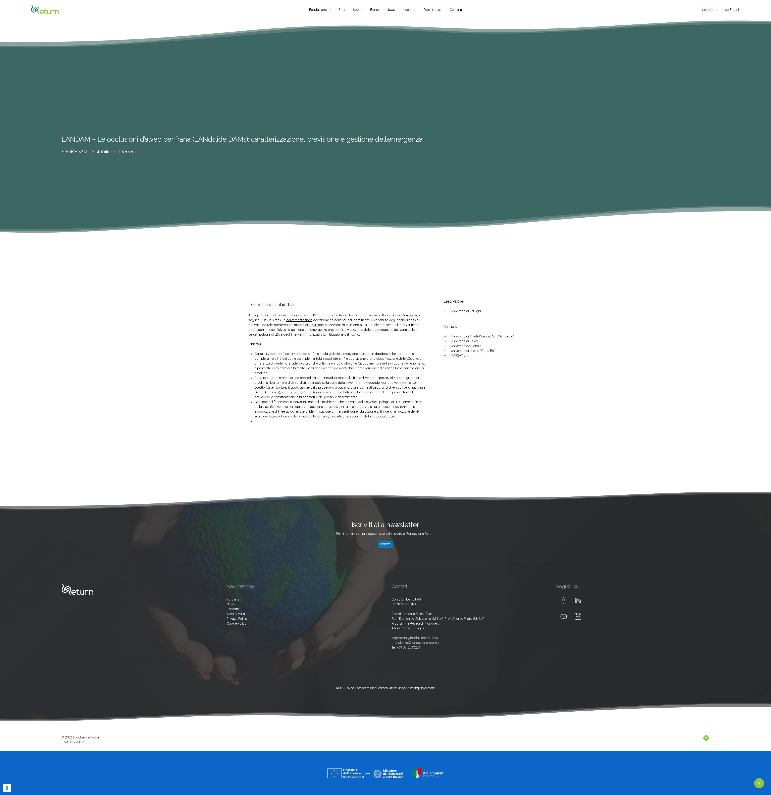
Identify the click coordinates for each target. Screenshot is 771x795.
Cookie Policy (236, 623)
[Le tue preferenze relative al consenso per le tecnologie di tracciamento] (7, 788)
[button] (385, 544)
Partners (233, 599)
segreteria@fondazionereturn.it (415, 638)
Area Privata (236, 614)
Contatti (233, 609)
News (231, 604)
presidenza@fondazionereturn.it (415, 643)
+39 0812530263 (408, 647)
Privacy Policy (237, 619)
